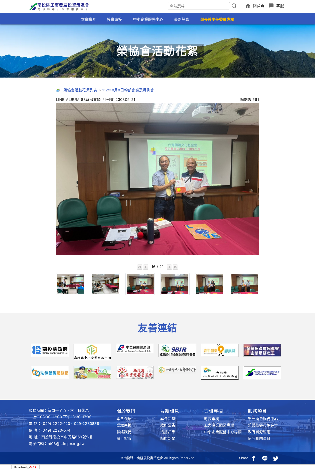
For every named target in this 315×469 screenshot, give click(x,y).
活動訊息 (167, 432)
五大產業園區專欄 (219, 425)
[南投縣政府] (50, 351)
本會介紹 (123, 418)
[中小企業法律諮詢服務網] (50, 374)
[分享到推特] (275, 457)
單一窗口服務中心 (263, 418)
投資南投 (114, 19)
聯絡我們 (123, 432)
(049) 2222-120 (55, 423)
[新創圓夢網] (220, 351)
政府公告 (167, 425)
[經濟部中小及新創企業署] (177, 369)
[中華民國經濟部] (135, 350)
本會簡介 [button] (88, 19)
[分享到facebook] (253, 457)
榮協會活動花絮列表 (80, 90)
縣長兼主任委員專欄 (217, 19)
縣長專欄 (211, 418)
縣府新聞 (167, 438)
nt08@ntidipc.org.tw (66, 443)
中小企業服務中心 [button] (148, 19)
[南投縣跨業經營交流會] (135, 374)
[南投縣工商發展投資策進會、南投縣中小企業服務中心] (262, 372)
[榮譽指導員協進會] (262, 351)
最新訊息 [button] (181, 19)
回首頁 (258, 5)
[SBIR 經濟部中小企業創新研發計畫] (177, 351)
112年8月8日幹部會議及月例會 (128, 90)
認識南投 (123, 425)
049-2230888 (86, 423)
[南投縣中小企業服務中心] (92, 353)
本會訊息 (167, 418)
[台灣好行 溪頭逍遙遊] (92, 374)
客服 (280, 5)
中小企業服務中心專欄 (223, 432)
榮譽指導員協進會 (263, 425)
